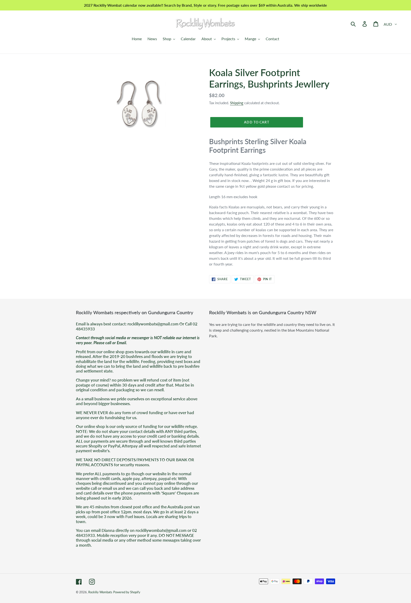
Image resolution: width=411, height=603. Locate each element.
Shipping (236, 103)
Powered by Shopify (126, 592)
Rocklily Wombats (100, 592)
